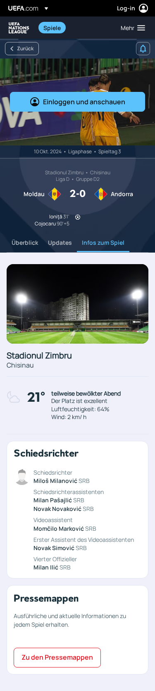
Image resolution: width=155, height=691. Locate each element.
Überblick (25, 242)
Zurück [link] (25, 48)
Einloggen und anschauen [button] (84, 101)
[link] (52, 27)
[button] (131, 27)
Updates (60, 242)
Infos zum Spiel (103, 242)
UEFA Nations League (19, 27)
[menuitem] (75, 27)
